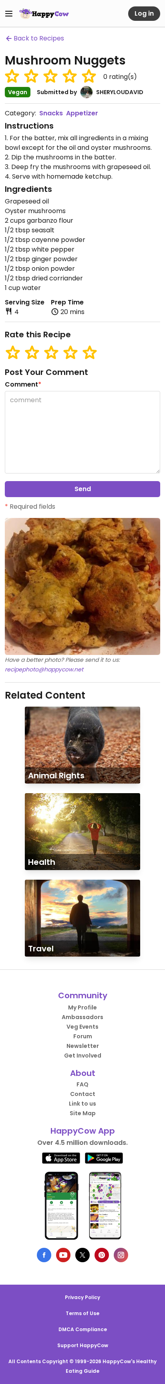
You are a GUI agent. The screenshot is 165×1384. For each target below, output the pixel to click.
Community (82, 995)
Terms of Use (82, 1313)
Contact (82, 1094)
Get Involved (82, 1056)
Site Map (83, 1113)
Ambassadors (82, 1017)
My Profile (82, 1007)
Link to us (82, 1104)
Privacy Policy (82, 1297)
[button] (12, 76)
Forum (82, 1036)
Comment (23, 384)
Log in (144, 13)
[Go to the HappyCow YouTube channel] (63, 1255)
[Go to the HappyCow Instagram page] (121, 1255)
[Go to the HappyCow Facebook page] (44, 1255)
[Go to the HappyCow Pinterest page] (102, 1255)
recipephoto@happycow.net (44, 669)
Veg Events (82, 1027)
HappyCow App (82, 1130)
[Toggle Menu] (9, 13)
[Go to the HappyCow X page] (82, 1255)
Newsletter (82, 1046)
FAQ (82, 1084)
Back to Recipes (39, 38)
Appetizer (82, 113)
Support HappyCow (82, 1345)
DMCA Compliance (82, 1329)
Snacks (51, 113)
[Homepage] (44, 13)
